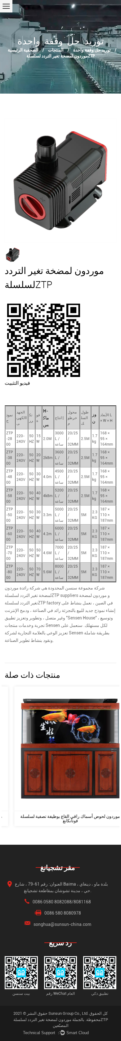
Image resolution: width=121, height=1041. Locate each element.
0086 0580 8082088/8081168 (62, 901)
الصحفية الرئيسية (23, 50)
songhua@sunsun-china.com (62, 924)
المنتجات (56, 50)
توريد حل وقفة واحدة (92, 50)
